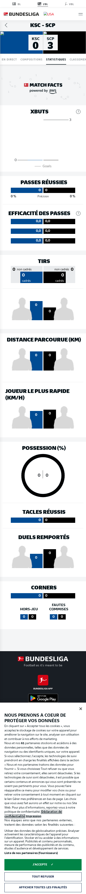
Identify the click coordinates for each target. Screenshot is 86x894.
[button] (80, 14)
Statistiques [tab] (56, 59)
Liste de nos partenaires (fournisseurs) (31, 853)
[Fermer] (81, 709)
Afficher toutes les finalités (43, 887)
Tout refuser (43, 876)
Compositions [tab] (32, 59)
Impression (33, 816)
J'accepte (40, 864)
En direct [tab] (9, 59)
